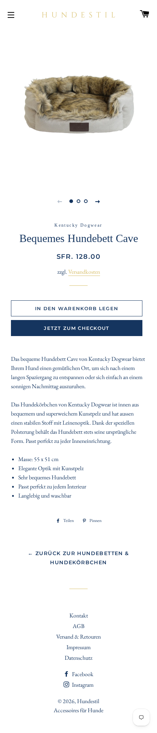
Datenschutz (78, 658)
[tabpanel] (78, 105)
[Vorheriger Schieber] (59, 201)
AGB (78, 626)
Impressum (78, 647)
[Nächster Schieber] (97, 201)
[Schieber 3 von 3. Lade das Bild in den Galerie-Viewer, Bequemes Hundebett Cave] (85, 201)
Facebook (82, 674)
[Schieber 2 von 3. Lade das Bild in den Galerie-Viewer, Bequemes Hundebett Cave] (78, 201)
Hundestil (88, 701)
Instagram (82, 685)
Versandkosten (84, 272)
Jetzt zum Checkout (76, 328)
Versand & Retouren (78, 636)
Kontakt (78, 615)
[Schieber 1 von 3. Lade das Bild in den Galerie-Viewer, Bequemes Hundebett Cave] (71, 201)
